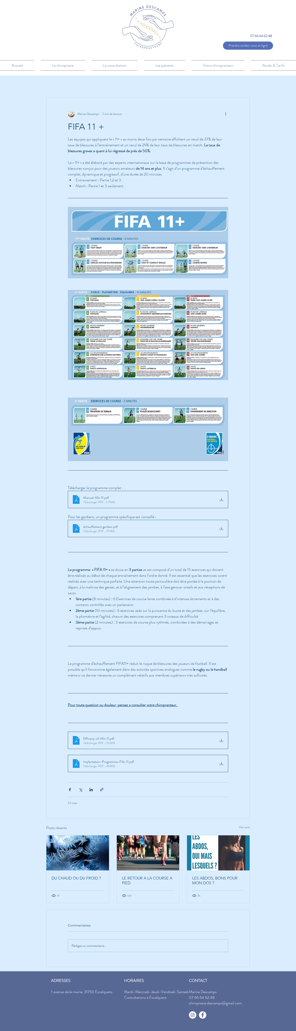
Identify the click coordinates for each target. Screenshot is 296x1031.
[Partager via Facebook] (70, 790)
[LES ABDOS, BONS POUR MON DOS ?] (218, 852)
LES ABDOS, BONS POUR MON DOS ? (214, 880)
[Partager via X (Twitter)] (80, 790)
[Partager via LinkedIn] (91, 790)
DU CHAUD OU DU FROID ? (76, 878)
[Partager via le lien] (102, 790)
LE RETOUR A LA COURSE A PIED (147, 880)
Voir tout (244, 827)
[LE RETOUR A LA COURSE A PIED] (148, 852)
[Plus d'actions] (225, 113)
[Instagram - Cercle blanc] (192, 1015)
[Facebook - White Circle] (202, 1015)
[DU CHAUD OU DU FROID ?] (77, 852)
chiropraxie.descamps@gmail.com (215, 1003)
